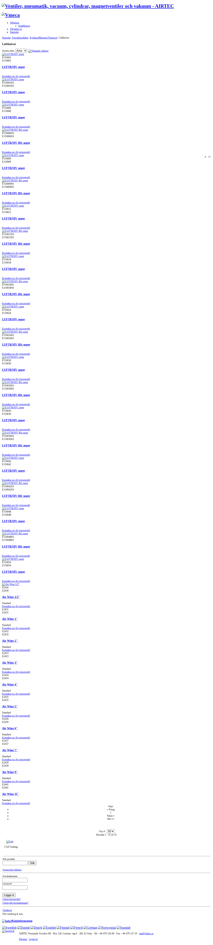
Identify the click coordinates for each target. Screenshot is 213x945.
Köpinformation (22, 920)
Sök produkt (8, 859)
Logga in (33, 939)
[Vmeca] (11, 15)
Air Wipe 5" (10, 706)
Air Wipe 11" (10, 794)
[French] (76, 928)
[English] (49, 928)
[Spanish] (123, 928)
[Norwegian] (107, 928)
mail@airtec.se (146, 933)
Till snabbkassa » (24, 841)
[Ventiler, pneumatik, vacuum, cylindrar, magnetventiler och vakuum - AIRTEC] (88, 6)
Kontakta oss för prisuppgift (16, 76)
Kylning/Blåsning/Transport (43, 37)
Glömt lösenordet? (11, 899)
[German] (90, 928)
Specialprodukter (20, 37)
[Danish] (23, 928)
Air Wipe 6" (10, 728)
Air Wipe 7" (10, 750)
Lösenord (7, 883)
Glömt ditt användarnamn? (15, 902)
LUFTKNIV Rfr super (16, 142)
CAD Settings (11, 846)
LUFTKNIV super (13, 67)
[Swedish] (9, 928)
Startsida (6, 37)
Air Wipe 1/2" (11, 597)
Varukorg (7, 910)
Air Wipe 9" (10, 772)
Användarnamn (9, 876)
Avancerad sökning (11, 869)
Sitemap (23, 939)
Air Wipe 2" (10, 640)
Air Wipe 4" (10, 684)
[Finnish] (63, 928)
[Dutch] (36, 928)
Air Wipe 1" (10, 618)
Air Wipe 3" (10, 662)
